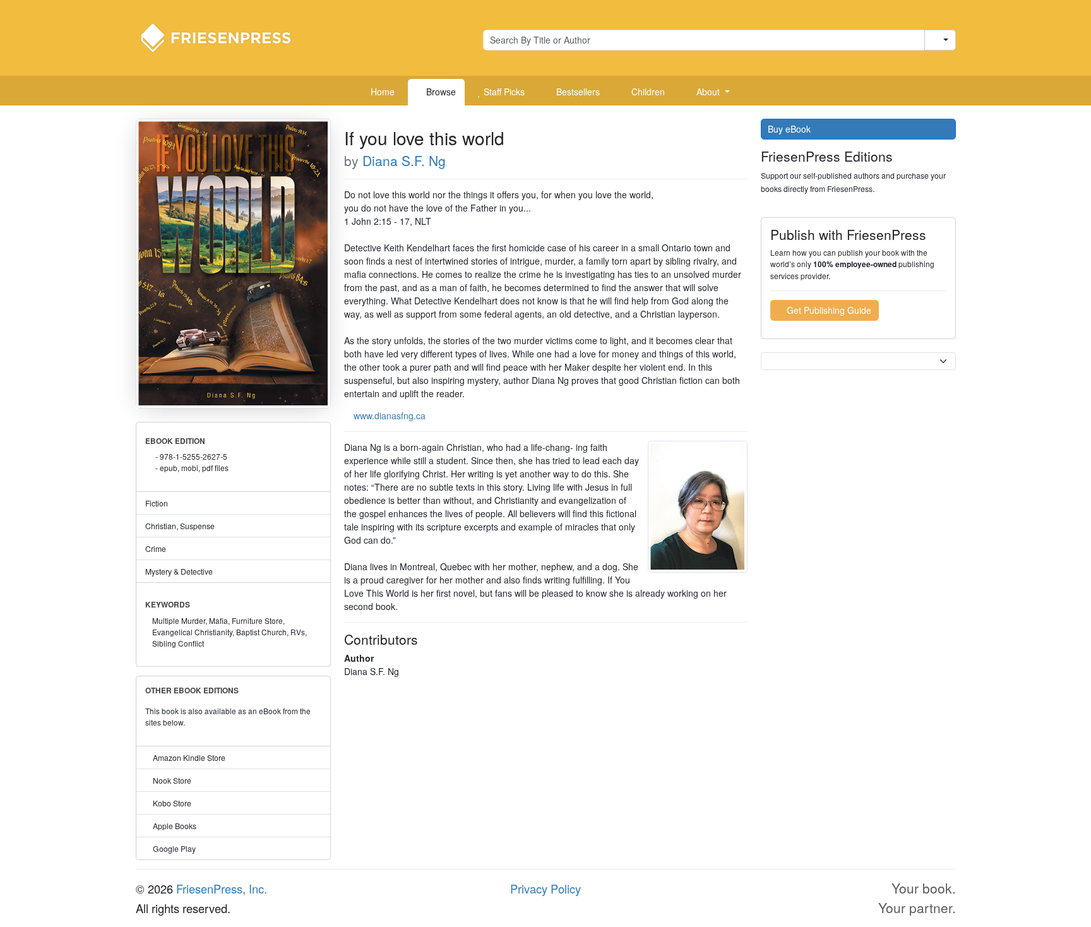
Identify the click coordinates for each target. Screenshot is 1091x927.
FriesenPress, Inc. (221, 888)
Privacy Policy (545, 888)
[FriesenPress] (224, 36)
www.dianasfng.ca (390, 415)
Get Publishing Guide (827, 310)
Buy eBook (790, 129)
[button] (708, 92)
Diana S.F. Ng (404, 160)
